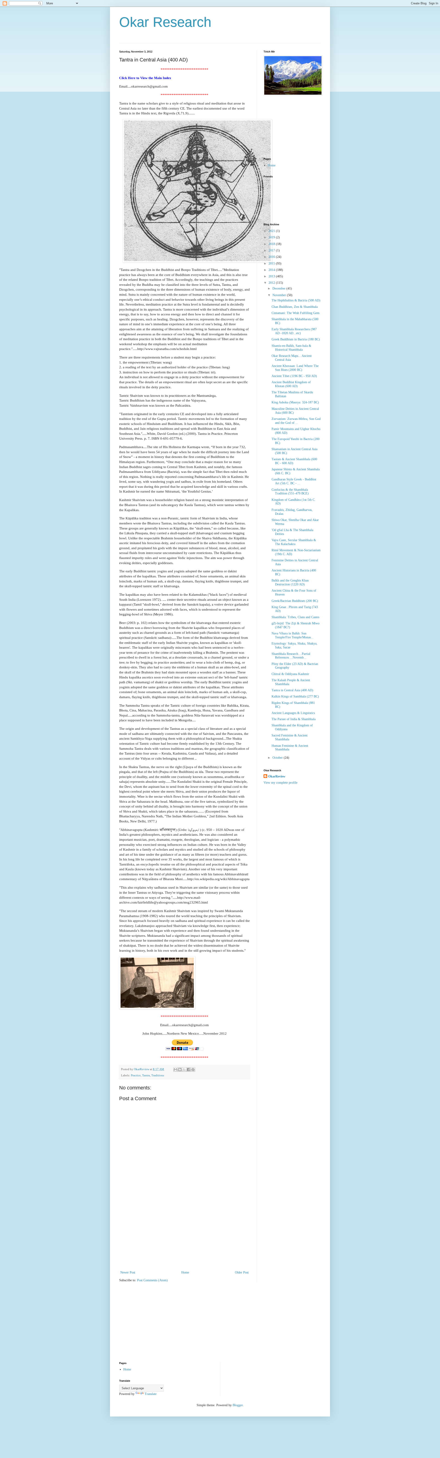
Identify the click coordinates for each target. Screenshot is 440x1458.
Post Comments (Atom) (152, 1280)
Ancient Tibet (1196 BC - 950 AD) (294, 376)
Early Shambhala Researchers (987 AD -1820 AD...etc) (294, 331)
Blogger (238, 1405)
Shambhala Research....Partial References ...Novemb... (291, 655)
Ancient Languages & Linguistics (293, 713)
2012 (272, 282)
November (279, 295)
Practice (136, 1075)
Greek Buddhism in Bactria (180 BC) (296, 339)
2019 (272, 237)
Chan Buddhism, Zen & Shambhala (295, 307)
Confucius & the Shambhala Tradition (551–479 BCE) (290, 491)
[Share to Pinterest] (193, 1069)
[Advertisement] (184, 1235)
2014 (272, 270)
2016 (272, 257)
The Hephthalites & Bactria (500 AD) (296, 300)
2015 (272, 263)
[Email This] (175, 1069)
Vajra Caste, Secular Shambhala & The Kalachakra (294, 542)
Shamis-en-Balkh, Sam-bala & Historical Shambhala (291, 347)
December (279, 288)
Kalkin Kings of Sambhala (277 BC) (295, 696)
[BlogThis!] (180, 1069)
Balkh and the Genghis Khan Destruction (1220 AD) (290, 582)
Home (185, 1272)
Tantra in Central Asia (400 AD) (292, 690)
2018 (272, 244)
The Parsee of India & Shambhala (294, 719)
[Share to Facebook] (188, 1069)
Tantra (146, 1075)
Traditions (157, 1075)
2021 (272, 231)
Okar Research (165, 22)
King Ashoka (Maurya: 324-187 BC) (295, 402)
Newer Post (127, 1272)
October (278, 757)
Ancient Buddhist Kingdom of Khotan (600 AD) (291, 384)
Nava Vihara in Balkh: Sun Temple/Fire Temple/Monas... (293, 635)
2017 (272, 250)
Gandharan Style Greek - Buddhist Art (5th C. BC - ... (294, 481)
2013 (272, 276)
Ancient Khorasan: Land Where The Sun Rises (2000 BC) (295, 368)
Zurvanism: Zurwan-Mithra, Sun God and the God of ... (296, 420)
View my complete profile (280, 782)
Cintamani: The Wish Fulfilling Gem (295, 313)
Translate (151, 1394)
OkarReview (276, 776)
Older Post (242, 1272)
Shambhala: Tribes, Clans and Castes (295, 617)
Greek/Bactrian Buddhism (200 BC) (295, 601)
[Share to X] (184, 1069)
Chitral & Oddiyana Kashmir (290, 674)
